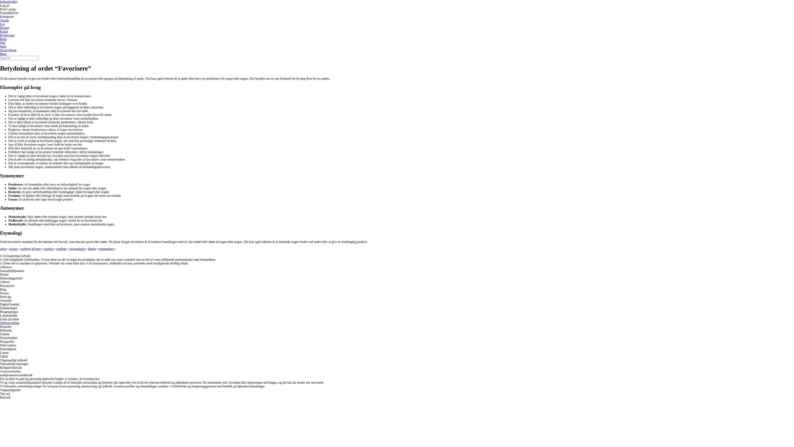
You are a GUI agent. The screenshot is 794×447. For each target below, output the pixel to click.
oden (3, 249)
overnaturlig (77, 249)
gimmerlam (106, 249)
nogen (13, 249)
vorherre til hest (30, 249)
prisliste (61, 249)
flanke (92, 249)
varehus (48, 249)
